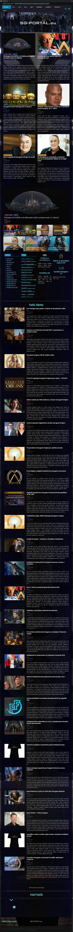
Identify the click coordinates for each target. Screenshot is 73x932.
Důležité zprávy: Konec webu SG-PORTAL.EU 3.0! (49, 57)
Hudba (35, 264)
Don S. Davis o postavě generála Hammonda (43, 587)
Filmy (8, 260)
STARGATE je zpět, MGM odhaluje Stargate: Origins (45, 516)
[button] (9, 7)
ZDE (43, 887)
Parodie (27, 277)
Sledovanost (26, 285)
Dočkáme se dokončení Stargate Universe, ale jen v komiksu (45, 563)
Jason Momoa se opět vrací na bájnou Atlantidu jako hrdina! (58, 248)
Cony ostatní (26, 261)
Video (26, 294)
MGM (30, 272)
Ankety (23, 259)
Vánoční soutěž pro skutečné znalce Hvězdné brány (46, 745)
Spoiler (24, 288)
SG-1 (13, 7)
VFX (33, 291)
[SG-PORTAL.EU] (36, 13)
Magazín (30, 270)
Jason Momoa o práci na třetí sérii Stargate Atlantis (46, 791)
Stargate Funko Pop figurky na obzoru (17, 107)
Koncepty (24, 270)
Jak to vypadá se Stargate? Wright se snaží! (19, 157)
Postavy (30, 277)
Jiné (31, 7)
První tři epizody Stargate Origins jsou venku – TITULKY (47, 378)
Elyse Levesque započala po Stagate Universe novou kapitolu (46, 769)
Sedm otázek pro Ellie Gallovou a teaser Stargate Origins (47, 400)
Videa (23, 294)
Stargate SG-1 (10, 285)
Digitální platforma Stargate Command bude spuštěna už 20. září (47, 493)
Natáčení (24, 275)
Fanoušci (29, 245)
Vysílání (31, 294)
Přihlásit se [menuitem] (5, 1)
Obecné (15, 54)
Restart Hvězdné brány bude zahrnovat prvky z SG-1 (46, 677)
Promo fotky (32, 280)
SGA (19, 7)
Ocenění (23, 277)
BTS (28, 259)
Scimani (39, 162)
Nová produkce (42, 104)
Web (4, 10)
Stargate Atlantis (10, 281)
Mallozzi (24, 272)
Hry (7, 266)
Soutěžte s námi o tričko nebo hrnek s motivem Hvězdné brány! (47, 835)
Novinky (5, 7)
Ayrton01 (5, 159)
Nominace (31, 275)
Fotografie (29, 264)
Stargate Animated (11, 279)
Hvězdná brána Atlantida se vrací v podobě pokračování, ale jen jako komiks (47, 722)
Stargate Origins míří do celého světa (40, 355)
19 (42, 165)
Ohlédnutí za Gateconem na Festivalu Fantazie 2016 (46, 655)
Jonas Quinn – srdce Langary (37, 813)
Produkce (9, 277)
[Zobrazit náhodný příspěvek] (69, 8)
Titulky (23, 291)
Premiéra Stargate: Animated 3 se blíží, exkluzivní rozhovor (45, 858)
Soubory (48, 7)
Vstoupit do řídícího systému (9, 921)
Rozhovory (26, 282)
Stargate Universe (11, 287)
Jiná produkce (26, 267)
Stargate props (31, 288)
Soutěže (34, 285)
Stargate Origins (10, 283)
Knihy (8, 268)
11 (32, 383)
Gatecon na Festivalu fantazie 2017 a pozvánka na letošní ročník (45, 331)
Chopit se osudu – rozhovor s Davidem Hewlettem (45, 539)
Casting (31, 259)
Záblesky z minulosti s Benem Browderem (42, 610)
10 (31, 728)
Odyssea (5, 108)
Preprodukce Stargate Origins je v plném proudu (45, 448)
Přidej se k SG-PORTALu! (44, 259)
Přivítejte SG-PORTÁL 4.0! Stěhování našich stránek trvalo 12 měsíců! (34, 3)
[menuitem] (1, 1)
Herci (50, 245)
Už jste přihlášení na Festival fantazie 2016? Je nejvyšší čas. (46, 699)
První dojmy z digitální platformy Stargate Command (46, 471)
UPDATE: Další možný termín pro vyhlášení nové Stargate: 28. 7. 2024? (53, 107)
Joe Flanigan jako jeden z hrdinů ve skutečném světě (46, 308)
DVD (22, 264)
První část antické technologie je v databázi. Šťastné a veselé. (46, 633)
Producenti (24, 279)
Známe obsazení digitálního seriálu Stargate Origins (46, 423)
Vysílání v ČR (25, 297)
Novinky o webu (8, 54)
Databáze (39, 7)
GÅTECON (57, 7)
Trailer (29, 291)
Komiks (8, 270)
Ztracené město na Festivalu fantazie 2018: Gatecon (34, 248)
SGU (25, 7)
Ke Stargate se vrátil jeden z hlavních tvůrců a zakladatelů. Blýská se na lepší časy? (51, 159)
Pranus (4, 60)
